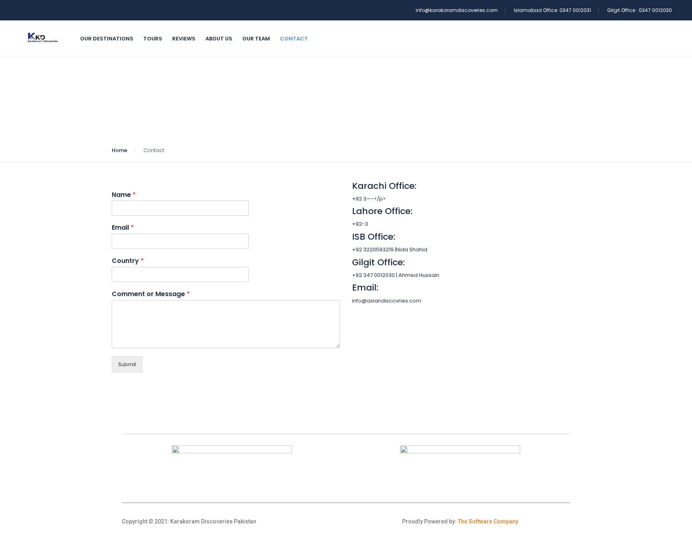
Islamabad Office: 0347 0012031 (552, 10)
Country (128, 261)
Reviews (183, 38)
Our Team (256, 38)
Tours (152, 38)
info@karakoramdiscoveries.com (457, 10)
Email (123, 228)
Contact (294, 38)
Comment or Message (151, 294)
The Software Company (488, 521)
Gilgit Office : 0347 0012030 (639, 10)
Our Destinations (106, 38)
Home (119, 150)
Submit (127, 364)
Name (124, 195)
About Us (218, 38)
